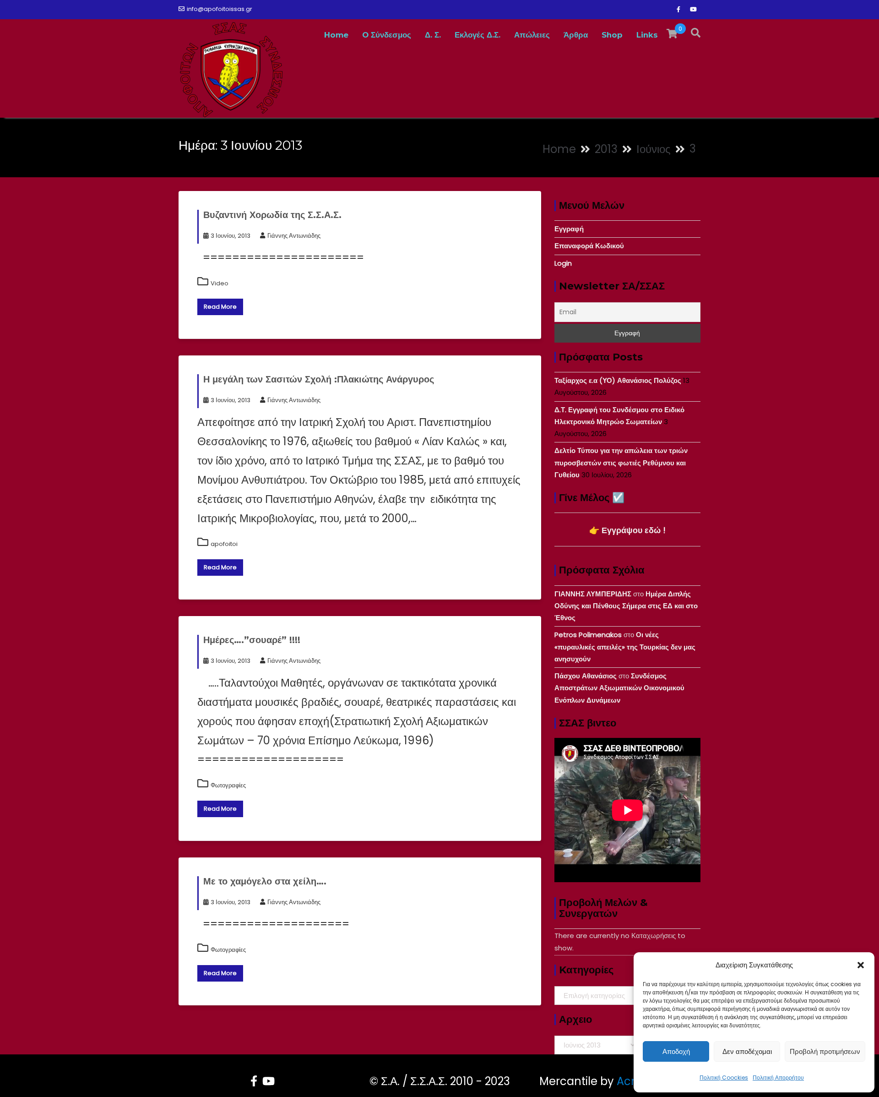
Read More (220, 306)
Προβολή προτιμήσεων (825, 1051)
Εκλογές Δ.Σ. (477, 34)
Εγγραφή (569, 229)
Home (336, 34)
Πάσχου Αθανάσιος (585, 676)
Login (563, 263)
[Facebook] (678, 9)
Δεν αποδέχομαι (747, 1051)
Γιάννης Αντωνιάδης (293, 235)
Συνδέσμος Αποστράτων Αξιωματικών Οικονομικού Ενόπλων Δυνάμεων (619, 688)
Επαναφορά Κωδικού (589, 246)
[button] (860, 965)
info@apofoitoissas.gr (219, 9)
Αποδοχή (676, 1051)
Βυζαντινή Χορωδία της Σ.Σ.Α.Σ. (272, 214)
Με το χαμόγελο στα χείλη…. (264, 881)
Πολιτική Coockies (724, 1077)
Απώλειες (532, 34)
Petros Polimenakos (588, 634)
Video (219, 283)
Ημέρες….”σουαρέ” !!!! (251, 639)
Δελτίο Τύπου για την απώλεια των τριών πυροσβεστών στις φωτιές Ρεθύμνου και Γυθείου (621, 463)
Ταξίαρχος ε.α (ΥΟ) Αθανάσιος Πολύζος (617, 380)
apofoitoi (224, 544)
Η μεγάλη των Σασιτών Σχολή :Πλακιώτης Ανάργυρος (318, 379)
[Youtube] (693, 9)
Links (647, 34)
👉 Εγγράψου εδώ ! (627, 530)
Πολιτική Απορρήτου (778, 1077)
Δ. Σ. (433, 34)
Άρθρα (576, 34)
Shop (612, 34)
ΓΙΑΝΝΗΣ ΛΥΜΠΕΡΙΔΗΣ (592, 594)
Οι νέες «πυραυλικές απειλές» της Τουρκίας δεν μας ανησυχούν (624, 647)
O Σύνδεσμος (386, 34)
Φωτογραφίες (228, 785)
